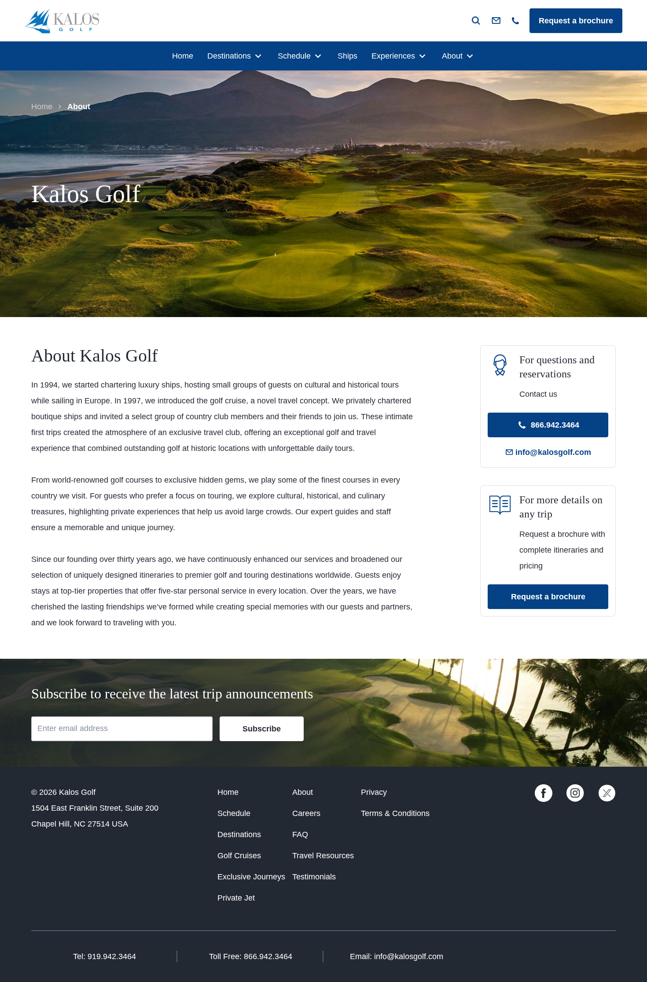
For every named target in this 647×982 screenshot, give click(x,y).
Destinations (229, 56)
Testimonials (314, 876)
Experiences (393, 56)
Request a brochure (576, 20)
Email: (396, 956)
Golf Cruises (239, 855)
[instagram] (575, 799)
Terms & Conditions (395, 813)
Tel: (104, 956)
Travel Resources (323, 855)
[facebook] (543, 799)
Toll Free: (250, 956)
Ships (347, 56)
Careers (306, 813)
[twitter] (607, 799)
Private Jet (236, 897)
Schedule (294, 56)
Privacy (374, 792)
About (452, 56)
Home (182, 56)
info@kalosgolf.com (553, 452)
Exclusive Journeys (251, 876)
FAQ (300, 834)
